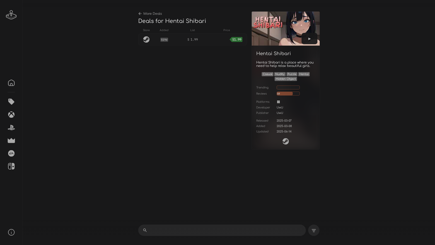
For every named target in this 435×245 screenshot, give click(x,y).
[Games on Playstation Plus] (11, 127)
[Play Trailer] (309, 38)
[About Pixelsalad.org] (11, 232)
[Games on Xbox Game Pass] (11, 114)
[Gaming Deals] (11, 101)
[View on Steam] (285, 141)
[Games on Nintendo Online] (11, 166)
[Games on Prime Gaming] (11, 140)
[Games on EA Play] (11, 153)
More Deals (152, 13)
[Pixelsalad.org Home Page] (11, 14)
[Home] (11, 82)
